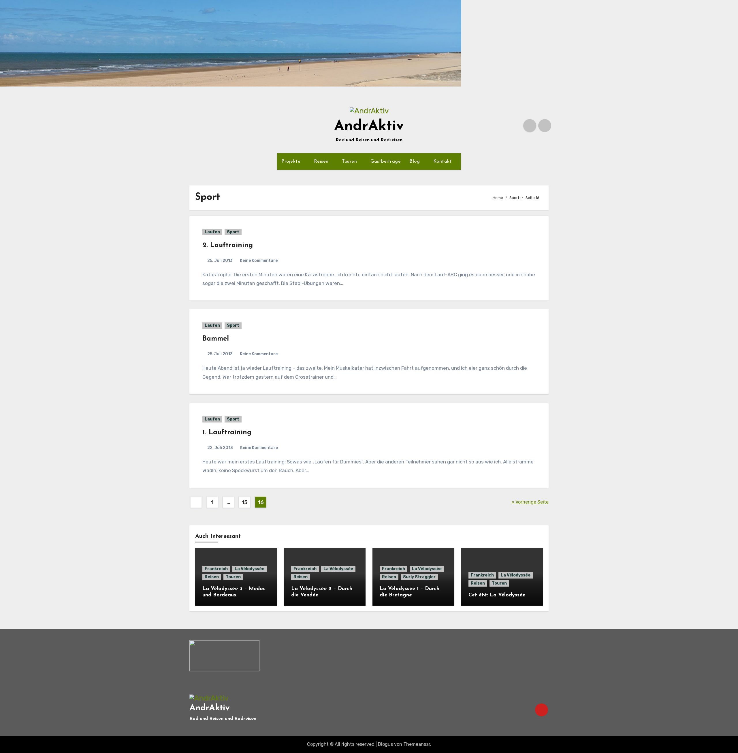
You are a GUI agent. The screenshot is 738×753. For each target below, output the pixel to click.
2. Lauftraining (227, 245)
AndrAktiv (369, 126)
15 (244, 502)
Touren (350, 161)
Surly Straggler (419, 576)
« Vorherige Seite (530, 502)
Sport (233, 232)
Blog (415, 161)
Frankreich (216, 568)
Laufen (212, 232)
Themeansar (416, 744)
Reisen (322, 161)
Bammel (215, 338)
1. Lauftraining (226, 432)
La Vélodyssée (249, 568)
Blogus (385, 744)
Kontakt (443, 161)
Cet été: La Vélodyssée (496, 595)
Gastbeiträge (385, 161)
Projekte (291, 161)
